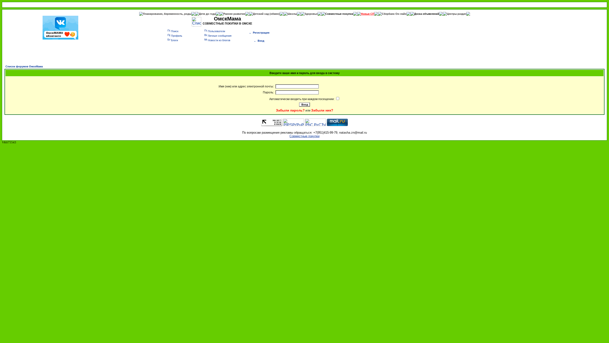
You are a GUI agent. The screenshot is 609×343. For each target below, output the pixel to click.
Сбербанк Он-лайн (394, 13)
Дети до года (207, 13)
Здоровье (311, 13)
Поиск (174, 31)
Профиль (176, 35)
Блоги (174, 40)
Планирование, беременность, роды (167, 13)
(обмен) (275, 13)
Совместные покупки (339, 13)
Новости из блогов (219, 40)
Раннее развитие (234, 13)
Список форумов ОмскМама (24, 66)
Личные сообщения (219, 35)
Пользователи (216, 31)
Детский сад (261, 13)
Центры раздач (456, 13)
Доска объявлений (426, 13)
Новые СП (367, 13)
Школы (292, 13)
